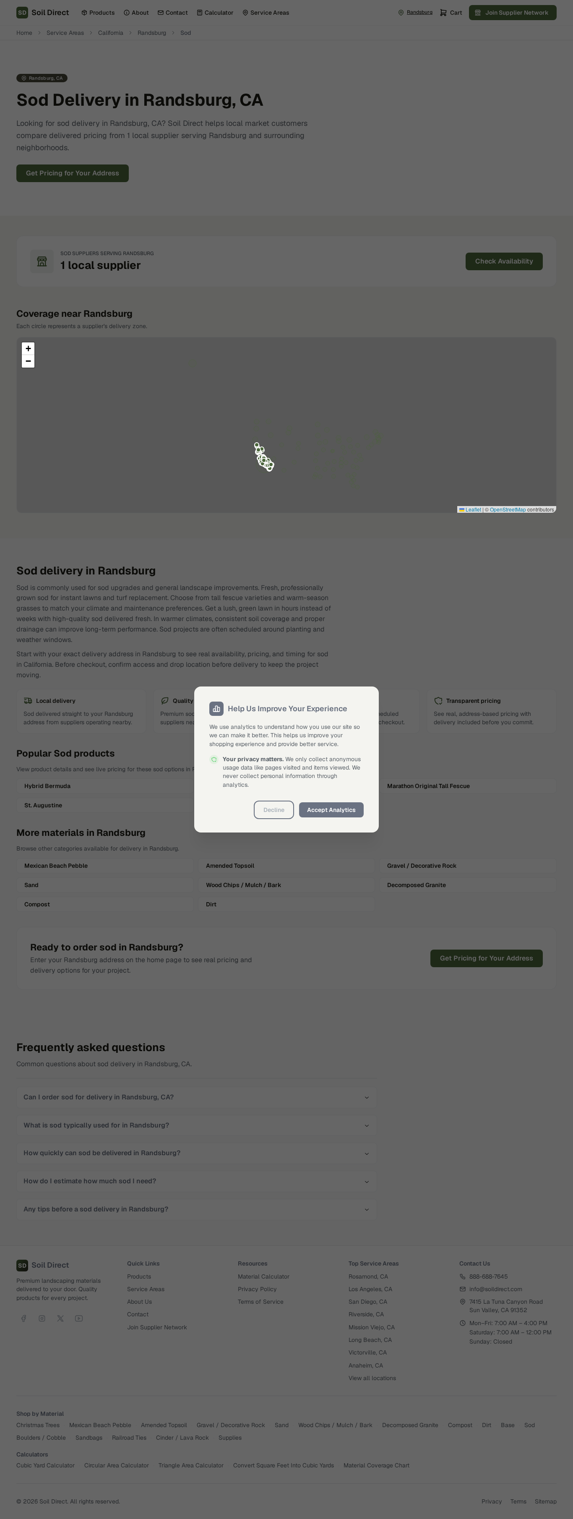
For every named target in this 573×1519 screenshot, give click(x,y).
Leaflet (472, 509)
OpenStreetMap (508, 509)
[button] (28, 348)
